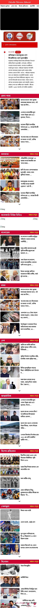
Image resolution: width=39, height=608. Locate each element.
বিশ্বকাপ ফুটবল (5, 6)
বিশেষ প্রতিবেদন (23, 6)
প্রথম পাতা (14, 6)
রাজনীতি (32, 6)
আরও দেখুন (34, 154)
